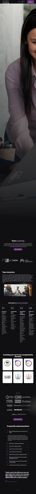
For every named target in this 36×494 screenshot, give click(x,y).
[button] (18, 432)
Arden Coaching (6, 274)
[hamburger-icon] (19, 1)
